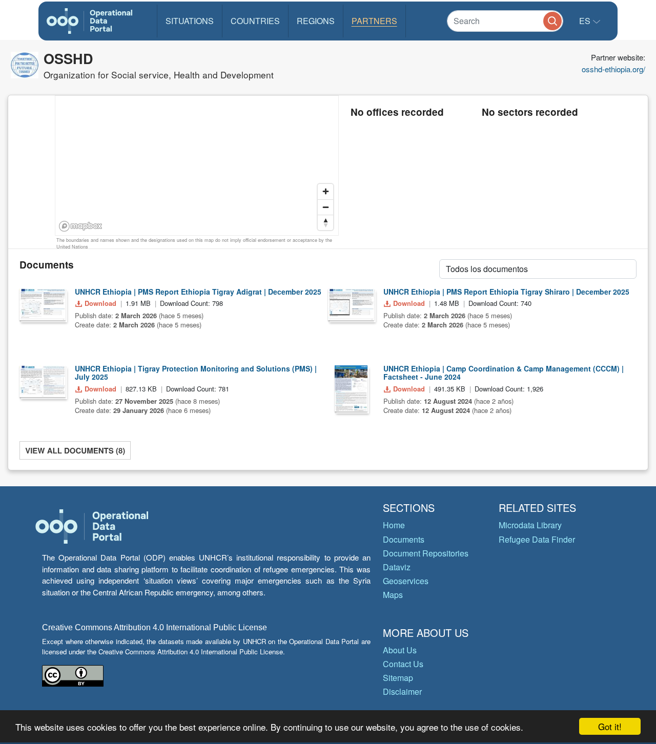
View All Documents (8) (75, 450)
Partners (374, 21)
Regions (316, 21)
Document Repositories (425, 553)
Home (394, 525)
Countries (255, 21)
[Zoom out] (325, 207)
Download (100, 303)
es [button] (585, 21)
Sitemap (398, 678)
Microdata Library (530, 525)
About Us (400, 650)
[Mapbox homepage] (80, 226)
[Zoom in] (325, 191)
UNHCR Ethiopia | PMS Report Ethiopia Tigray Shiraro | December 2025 (506, 291)
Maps (393, 595)
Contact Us (403, 664)
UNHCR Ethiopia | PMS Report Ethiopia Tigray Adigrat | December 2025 (198, 291)
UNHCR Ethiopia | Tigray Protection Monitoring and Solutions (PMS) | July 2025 (196, 372)
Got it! (610, 726)
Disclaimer (402, 691)
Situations (190, 21)
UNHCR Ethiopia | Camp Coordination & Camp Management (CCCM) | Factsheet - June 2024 (503, 372)
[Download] (42, 304)
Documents (403, 539)
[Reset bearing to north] (325, 222)
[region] (197, 166)
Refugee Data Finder (537, 539)
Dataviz (397, 567)
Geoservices (405, 581)
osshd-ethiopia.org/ (613, 69)
